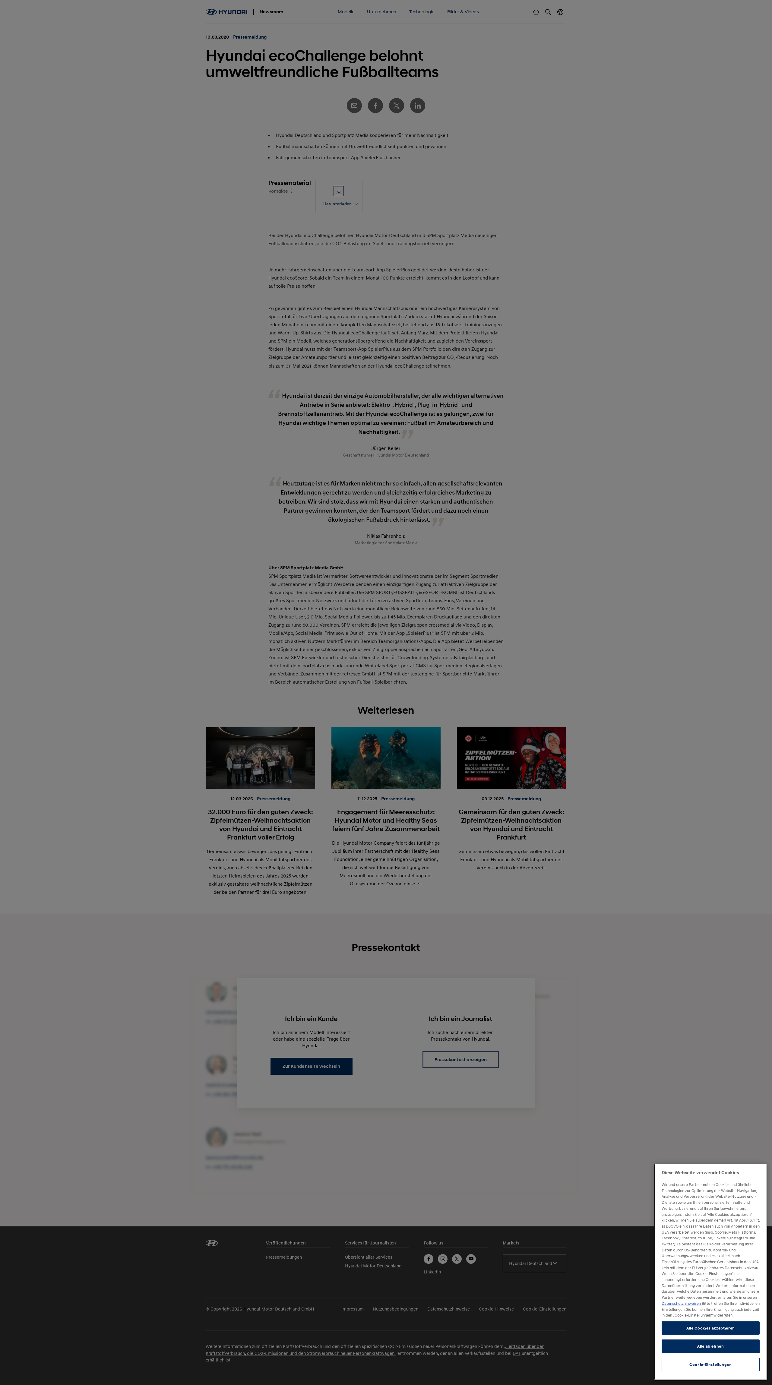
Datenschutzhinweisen (682, 1303)
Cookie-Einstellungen (710, 1364)
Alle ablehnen (710, 1346)
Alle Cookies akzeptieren (710, 1328)
